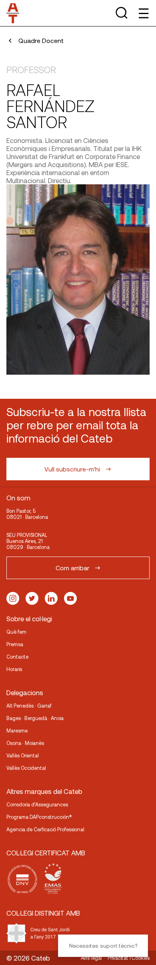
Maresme (17, 730)
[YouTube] (70, 598)
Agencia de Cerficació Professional (45, 829)
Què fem (16, 631)
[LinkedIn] (51, 598)
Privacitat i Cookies (129, 958)
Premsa (14, 644)
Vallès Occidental (26, 768)
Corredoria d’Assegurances (37, 804)
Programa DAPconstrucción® (39, 817)
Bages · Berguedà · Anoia (35, 718)
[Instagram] (12, 598)
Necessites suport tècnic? (103, 945)
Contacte (17, 656)
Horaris (14, 669)
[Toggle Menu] (143, 13)
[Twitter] (32, 598)
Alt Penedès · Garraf (29, 705)
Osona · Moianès (25, 743)
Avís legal (91, 958)
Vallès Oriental (22, 755)
